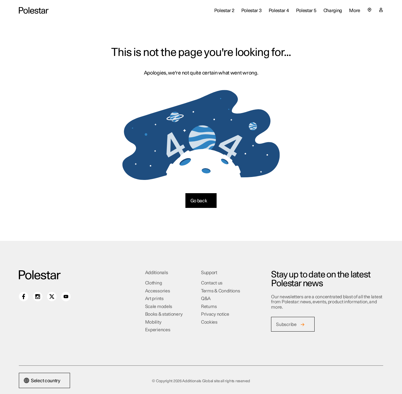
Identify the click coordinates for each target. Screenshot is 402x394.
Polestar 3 (251, 10)
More (354, 10)
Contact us (211, 283)
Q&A (206, 299)
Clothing (153, 283)
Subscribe (286, 324)
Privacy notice (215, 314)
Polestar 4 (279, 10)
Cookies (209, 322)
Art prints (154, 299)
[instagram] (37, 296)
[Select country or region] (369, 10)
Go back (198, 200)
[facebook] (23, 296)
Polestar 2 (224, 10)
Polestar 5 (306, 10)
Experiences (157, 330)
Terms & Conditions (220, 291)
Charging (332, 10)
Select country (45, 380)
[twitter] (52, 296)
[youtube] (66, 296)
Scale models (158, 306)
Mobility (153, 322)
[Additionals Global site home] (34, 10)
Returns (209, 306)
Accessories (157, 291)
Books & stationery (164, 314)
